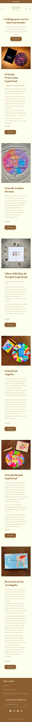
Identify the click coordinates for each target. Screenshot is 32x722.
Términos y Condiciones (9, 689)
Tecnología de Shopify (19, 718)
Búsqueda (6, 685)
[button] (2, 9)
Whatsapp (16, 39)
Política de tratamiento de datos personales (15, 693)
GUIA (13, 718)
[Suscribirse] (26, 704)
